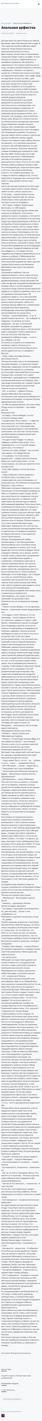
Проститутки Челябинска (12, 1399)
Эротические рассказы (10, 3)
